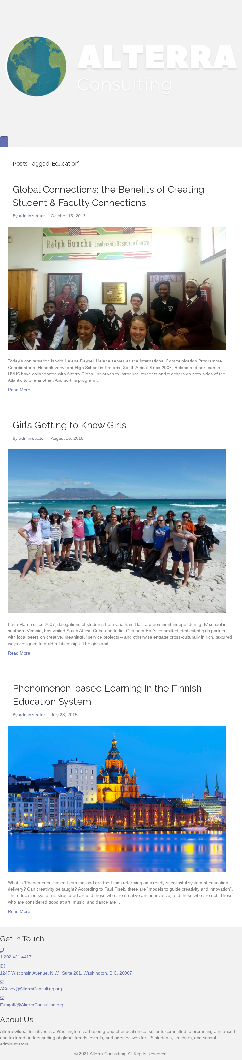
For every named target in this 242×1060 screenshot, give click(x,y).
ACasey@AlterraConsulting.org (31, 988)
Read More (19, 389)
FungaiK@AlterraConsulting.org (31, 1004)
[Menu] (4, 141)
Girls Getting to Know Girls (69, 425)
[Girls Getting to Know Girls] (117, 530)
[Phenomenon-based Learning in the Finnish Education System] (117, 798)
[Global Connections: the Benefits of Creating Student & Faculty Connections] (117, 288)
